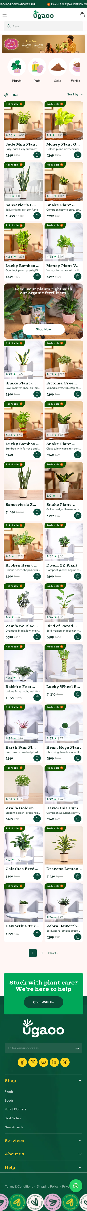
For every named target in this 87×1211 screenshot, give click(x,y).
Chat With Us (43, 1002)
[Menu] (5, 15)
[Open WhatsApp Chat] (75, 1185)
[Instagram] (33, 1062)
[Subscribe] (77, 1048)
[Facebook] (22, 1062)
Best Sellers (13, 1118)
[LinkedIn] (54, 1062)
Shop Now (43, 329)
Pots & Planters (15, 1109)
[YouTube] (43, 1062)
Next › (53, 953)
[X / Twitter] (65, 1062)
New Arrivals (14, 1127)
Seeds (9, 1100)
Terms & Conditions (19, 1186)
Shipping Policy (47, 1186)
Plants (9, 1092)
